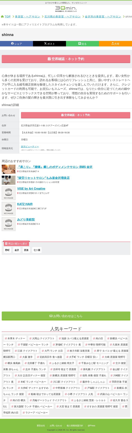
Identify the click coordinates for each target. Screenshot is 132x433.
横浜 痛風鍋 (14, 363)
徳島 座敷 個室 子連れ (94, 375)
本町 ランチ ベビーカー (33, 381)
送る (84, 43)
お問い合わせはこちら (67, 316)
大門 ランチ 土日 (54, 350)
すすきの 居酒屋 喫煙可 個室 (102, 406)
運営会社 (41, 425)
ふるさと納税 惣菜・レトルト (90, 400)
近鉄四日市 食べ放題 (51, 356)
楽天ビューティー (30, 146)
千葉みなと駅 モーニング (94, 363)
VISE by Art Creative (31, 188)
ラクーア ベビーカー (36, 412)
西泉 (26, 250)
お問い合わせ (56, 425)
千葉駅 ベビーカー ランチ (34, 344)
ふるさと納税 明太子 (63, 363)
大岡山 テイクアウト (43, 338)
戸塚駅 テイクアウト (98, 387)
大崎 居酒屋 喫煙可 (115, 356)
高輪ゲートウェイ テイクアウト (49, 400)
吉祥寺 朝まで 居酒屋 (64, 369)
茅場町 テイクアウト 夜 (68, 344)
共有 (116, 43)
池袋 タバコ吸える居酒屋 (75, 338)
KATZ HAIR (24, 204)
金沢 (17, 250)
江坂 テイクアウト (27, 350)
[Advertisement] (66, 282)
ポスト (51, 43)
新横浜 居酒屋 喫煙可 (63, 375)
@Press (91, 425)
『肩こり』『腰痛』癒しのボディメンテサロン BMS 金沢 (54, 167)
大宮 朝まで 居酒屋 (69, 406)
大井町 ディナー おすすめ (34, 387)
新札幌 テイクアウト (94, 369)
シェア (18, 43)
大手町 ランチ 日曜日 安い (83, 356)
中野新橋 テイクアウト (68, 387)
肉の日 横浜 (19, 400)
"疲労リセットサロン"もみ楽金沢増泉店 (43, 178)
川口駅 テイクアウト (64, 381)
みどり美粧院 (26, 219)
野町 (7, 250)
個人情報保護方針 (75, 425)
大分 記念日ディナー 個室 (31, 375)
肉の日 (99, 338)
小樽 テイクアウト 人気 (80, 394)
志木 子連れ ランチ (35, 369)
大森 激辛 (27, 356)
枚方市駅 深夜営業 (80, 350)
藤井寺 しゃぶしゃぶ (93, 381)
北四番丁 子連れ (36, 363)
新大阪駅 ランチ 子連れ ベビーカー (33, 406)
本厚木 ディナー (16, 338)
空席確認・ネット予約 (67, 58)
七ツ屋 (37, 250)
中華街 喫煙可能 (97, 344)
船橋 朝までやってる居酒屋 (45, 394)
